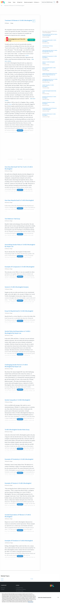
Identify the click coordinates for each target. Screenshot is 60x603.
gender (27, 55)
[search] (54, 2)
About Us (3, 587)
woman (10, 104)
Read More (20, 189)
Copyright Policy (19, 587)
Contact (2, 589)
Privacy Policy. (30, 601)
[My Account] (57, 2)
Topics (14, 2)
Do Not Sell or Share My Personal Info (44, 597)
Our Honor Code (19, 591)
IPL (1, 5)
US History (36, 2)
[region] (30, 597)
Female (31, 578)
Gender (2, 578)
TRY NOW (31, 39)
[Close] (58, 597)
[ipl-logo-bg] (3, 2)
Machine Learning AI (28, 2)
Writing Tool (19, 2)
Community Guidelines (21, 589)
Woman (2, 580)
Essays (9, 2)
